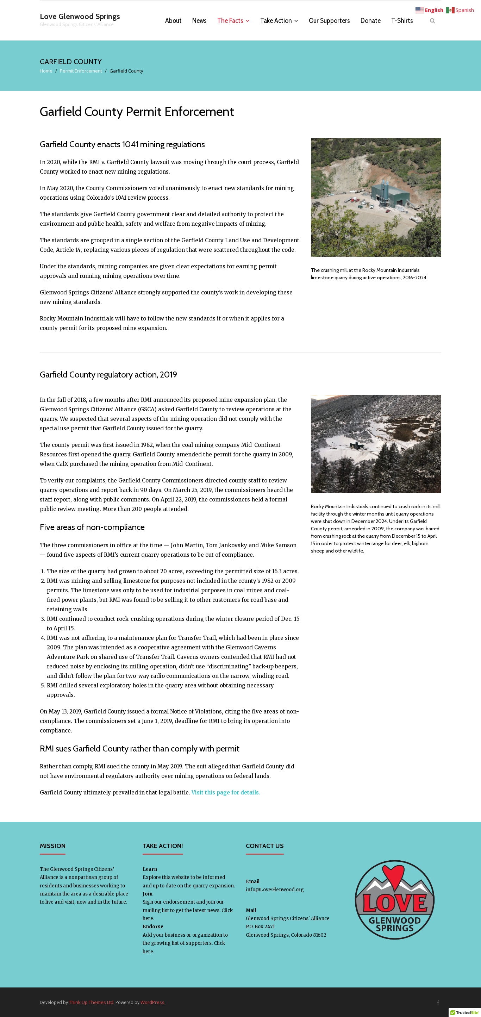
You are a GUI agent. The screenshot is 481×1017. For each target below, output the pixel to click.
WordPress (152, 1002)
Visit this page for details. (226, 792)
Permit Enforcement (81, 71)
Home (46, 71)
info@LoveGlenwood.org (275, 890)
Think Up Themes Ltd (91, 1002)
